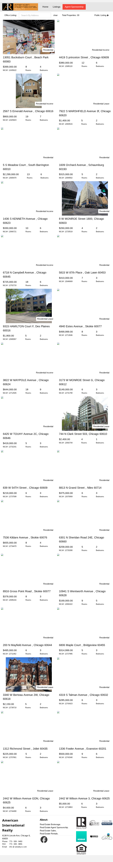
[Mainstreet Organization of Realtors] (107, 823)
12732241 (12, 447)
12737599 (12, 497)
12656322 (68, 604)
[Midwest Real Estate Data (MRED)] (94, 836)
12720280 (68, 550)
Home (45, 7)
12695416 (12, 600)
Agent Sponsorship (74, 7)
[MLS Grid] (107, 836)
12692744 (68, 443)
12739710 (12, 708)
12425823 (12, 120)
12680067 (12, 339)
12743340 (68, 757)
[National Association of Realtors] (81, 823)
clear (55, 15)
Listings (56, 7)
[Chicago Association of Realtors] (94, 823)
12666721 (12, 232)
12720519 (68, 232)
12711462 (12, 654)
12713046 (68, 335)
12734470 (12, 546)
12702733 (12, 285)
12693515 (68, 124)
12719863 (68, 807)
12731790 (68, 393)
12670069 (68, 497)
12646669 (68, 281)
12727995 (68, 654)
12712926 (12, 393)
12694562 (68, 178)
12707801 (12, 757)
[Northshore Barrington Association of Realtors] (81, 836)
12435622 (12, 70)
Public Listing (100, 15)
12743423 (68, 704)
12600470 (12, 178)
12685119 (68, 66)
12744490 (12, 811)
